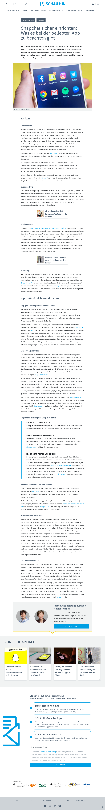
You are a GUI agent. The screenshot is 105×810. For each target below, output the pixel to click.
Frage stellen (71, 626)
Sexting (34, 491)
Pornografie (43, 507)
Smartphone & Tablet (30, 10)
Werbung (55, 286)
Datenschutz (48, 801)
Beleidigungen (31, 447)
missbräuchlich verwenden (59, 466)
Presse (32, 801)
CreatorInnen (25, 283)
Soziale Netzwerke (55, 10)
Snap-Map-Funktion (42, 375)
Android (78, 328)
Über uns (9, 4)
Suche (28, 4)
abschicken (60, 765)
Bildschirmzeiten (13, 10)
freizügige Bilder (59, 474)
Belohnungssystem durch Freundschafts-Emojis (47, 228)
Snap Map (53, 153)
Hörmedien (89, 10)
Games (43, 10)
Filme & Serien (70, 10)
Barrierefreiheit (82, 801)
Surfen (80, 10)
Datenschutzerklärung (48, 752)
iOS (31, 330)
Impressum (64, 801)
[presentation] (5, 10)
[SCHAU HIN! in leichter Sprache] (93, 4)
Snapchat (41, 20)
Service (17, 4)
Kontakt (19, 801)
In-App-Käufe (74, 397)
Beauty (59, 597)
